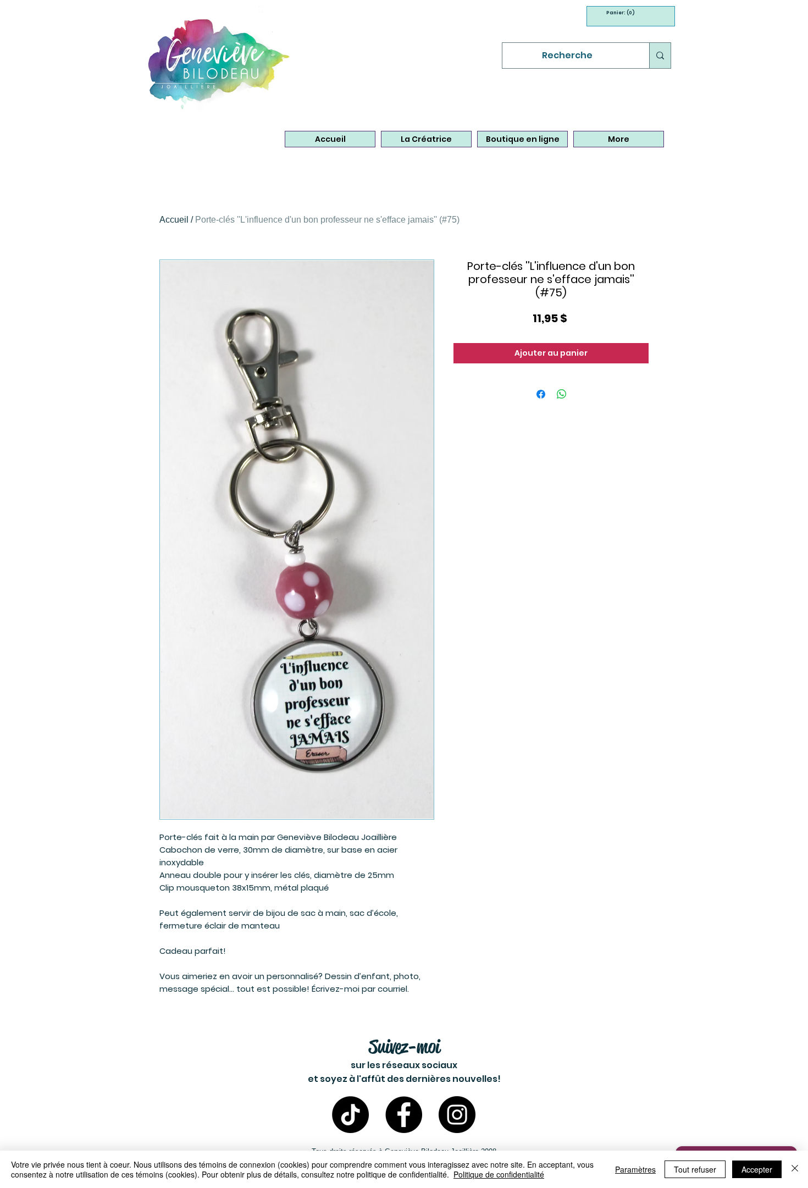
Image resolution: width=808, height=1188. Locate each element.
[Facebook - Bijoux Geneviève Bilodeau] (403, 1114)
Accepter (756, 1169)
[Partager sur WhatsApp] (561, 394)
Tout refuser (695, 1169)
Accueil (174, 219)
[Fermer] (794, 1169)
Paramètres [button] (635, 1169)
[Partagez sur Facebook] (540, 394)
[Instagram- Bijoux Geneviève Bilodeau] (457, 1114)
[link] (617, 12)
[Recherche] (660, 55)
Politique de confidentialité (498, 1174)
